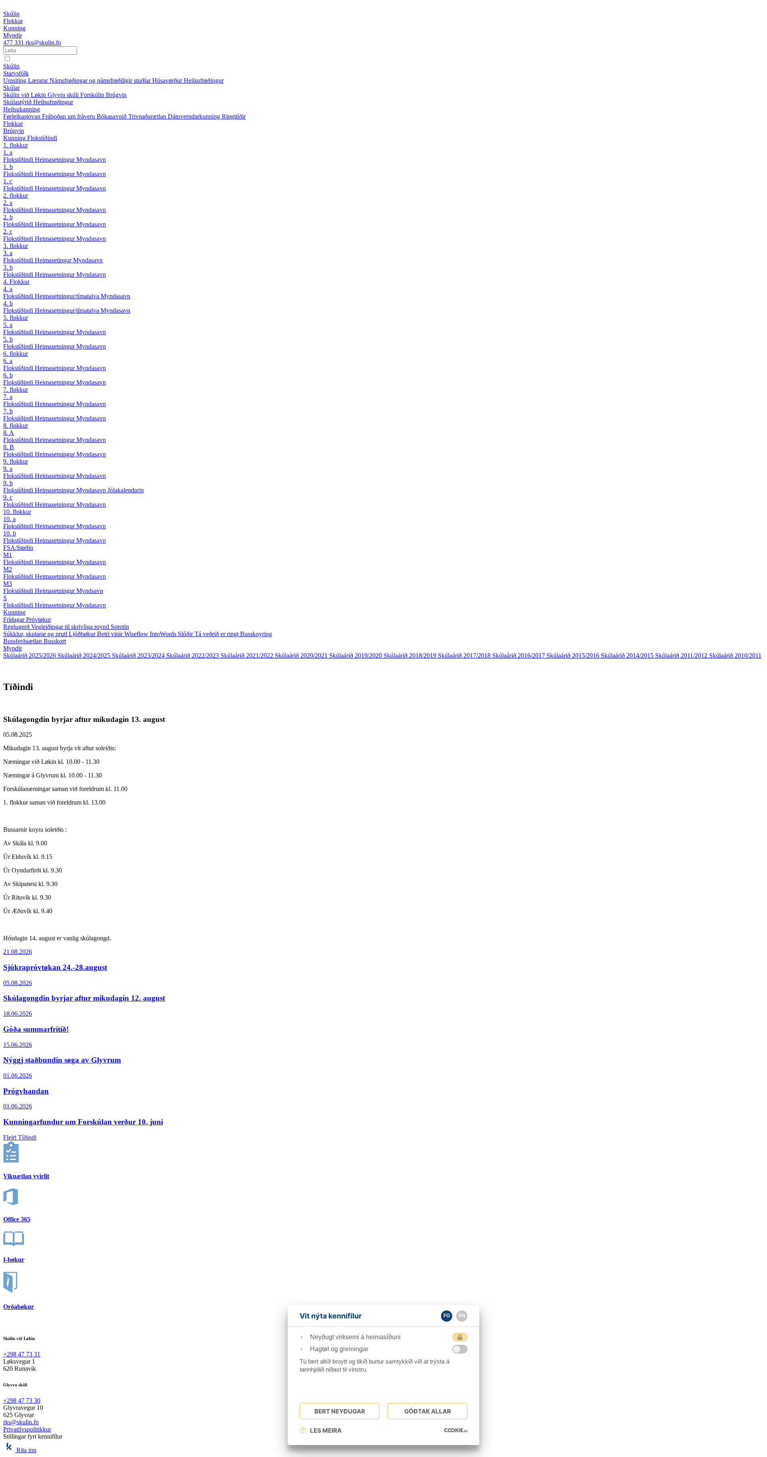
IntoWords (164, 633)
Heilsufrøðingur (204, 80)
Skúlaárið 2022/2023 (193, 655)
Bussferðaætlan (23, 641)
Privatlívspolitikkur (27, 1429)
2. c (7, 231)
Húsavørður (168, 80)
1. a (7, 152)
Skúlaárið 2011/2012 (682, 655)
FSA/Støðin (18, 547)
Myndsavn (89, 590)
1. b (8, 166)
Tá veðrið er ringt (217, 633)
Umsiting (15, 80)
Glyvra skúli (64, 94)
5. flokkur (15, 317)
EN (462, 1315)
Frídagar (14, 619)
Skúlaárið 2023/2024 (139, 655)
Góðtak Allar (427, 1411)
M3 (7, 583)
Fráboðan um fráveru (69, 116)
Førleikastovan (22, 116)
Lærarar (39, 80)
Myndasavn (91, 159)
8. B (8, 447)
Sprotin (120, 626)
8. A (8, 432)
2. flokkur (15, 195)
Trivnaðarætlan (148, 116)
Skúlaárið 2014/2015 (628, 655)
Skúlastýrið (18, 102)
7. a (7, 396)
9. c (7, 497)
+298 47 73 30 (21, 1400)
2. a (7, 202)
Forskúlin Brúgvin (103, 94)
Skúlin (11, 66)
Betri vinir (110, 633)
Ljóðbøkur (83, 633)
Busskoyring (256, 633)
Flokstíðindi (42, 138)
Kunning (15, 138)
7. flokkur (15, 389)
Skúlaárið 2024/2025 (85, 655)
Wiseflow (137, 633)
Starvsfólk (16, 73)
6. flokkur (15, 353)
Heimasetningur (55, 159)
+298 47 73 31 (21, 1354)
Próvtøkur (38, 619)
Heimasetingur (54, 260)
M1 (7, 554)
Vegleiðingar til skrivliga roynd (71, 626)
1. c (7, 181)
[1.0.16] (455, 1430)
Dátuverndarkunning (195, 116)
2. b (8, 217)
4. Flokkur (16, 281)
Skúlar (11, 87)
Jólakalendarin (125, 490)
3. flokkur (15, 245)
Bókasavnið (112, 116)
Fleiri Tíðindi (19, 1137)
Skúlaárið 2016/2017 (519, 655)
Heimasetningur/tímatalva (68, 296)
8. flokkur (15, 425)
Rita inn (26, 1450)
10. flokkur (17, 511)
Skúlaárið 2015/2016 (573, 655)
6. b (8, 375)
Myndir (12, 648)
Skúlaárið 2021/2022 (248, 655)
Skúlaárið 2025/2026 (30, 655)
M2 (7, 569)
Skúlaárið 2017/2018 (465, 655)
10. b (9, 533)
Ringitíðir (234, 116)
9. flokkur (15, 461)
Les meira (326, 1430)
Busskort (55, 641)
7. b (8, 411)
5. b (8, 339)
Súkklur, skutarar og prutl (36, 633)
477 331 (14, 42)
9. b (8, 483)
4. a (7, 288)
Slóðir (186, 633)
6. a (7, 360)
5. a (7, 324)
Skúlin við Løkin (25, 94)
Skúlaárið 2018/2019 (411, 655)
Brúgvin (13, 130)
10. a (9, 518)
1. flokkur (15, 145)
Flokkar (13, 123)
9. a (7, 468)
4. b (8, 303)
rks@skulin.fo (43, 42)
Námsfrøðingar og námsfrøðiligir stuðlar (101, 80)
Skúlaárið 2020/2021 (302, 655)
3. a (7, 253)
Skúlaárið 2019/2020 (356, 655)
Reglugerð (17, 626)
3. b (8, 267)
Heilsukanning (21, 109)
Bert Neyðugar (339, 1411)
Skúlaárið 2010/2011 (735, 655)
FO (446, 1315)
